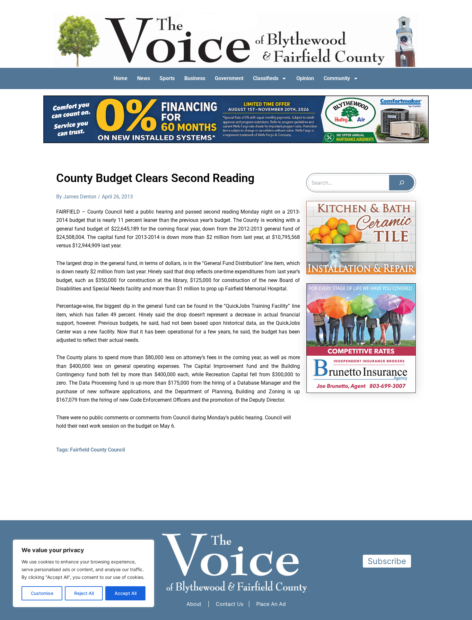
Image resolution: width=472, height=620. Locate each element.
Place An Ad (271, 604)
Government (229, 78)
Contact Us (229, 604)
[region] (83, 573)
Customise (42, 593)
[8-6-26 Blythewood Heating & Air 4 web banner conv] (236, 118)
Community (337, 78)
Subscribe (387, 561)
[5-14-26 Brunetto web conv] (361, 337)
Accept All (125, 593)
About (194, 604)
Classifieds (265, 78)
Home (120, 78)
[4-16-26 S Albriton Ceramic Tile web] (361, 237)
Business (194, 78)
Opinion (305, 78)
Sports (167, 78)
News (143, 78)
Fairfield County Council (97, 450)
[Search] (401, 182)
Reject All (84, 593)
